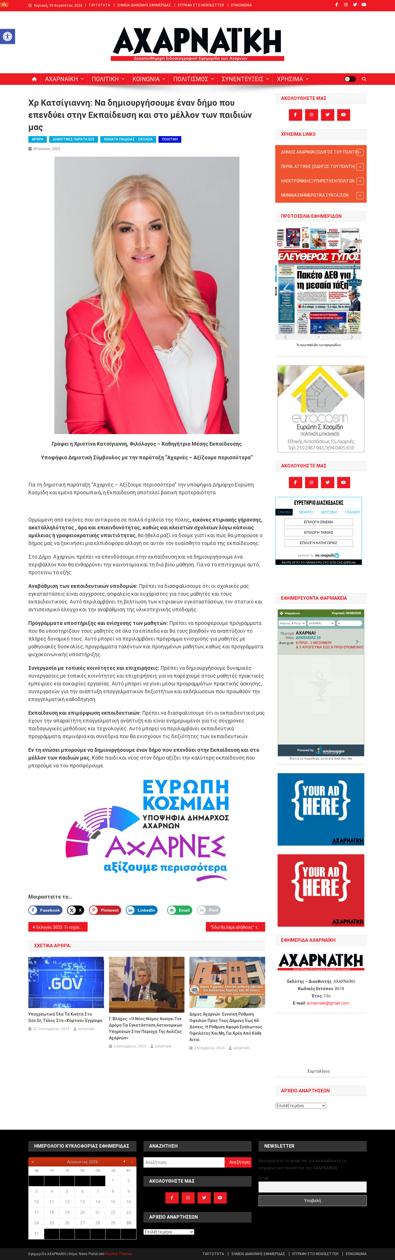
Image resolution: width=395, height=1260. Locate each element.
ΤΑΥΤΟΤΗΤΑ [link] (99, 5)
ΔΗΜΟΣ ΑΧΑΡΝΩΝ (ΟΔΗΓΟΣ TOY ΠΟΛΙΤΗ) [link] (320, 152)
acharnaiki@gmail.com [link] (328, 1003)
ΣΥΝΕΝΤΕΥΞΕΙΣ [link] (242, 79)
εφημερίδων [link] (332, 345)
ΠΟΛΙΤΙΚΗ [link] (105, 79)
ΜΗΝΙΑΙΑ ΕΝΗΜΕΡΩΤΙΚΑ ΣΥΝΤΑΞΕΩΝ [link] (314, 195)
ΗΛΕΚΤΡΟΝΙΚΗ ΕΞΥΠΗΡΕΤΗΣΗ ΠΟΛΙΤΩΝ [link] (318, 181)
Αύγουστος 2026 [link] (82, 1162)
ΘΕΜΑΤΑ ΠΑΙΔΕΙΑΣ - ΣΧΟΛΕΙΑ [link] (128, 139)
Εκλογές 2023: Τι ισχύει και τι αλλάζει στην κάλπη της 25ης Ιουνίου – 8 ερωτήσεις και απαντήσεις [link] (62, 927)
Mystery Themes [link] (118, 1254)
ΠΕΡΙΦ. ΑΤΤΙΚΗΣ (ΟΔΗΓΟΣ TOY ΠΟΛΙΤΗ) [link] (318, 166)
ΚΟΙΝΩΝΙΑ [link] (146, 79)
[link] (7, 36)
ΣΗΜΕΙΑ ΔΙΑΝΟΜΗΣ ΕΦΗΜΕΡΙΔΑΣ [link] (144, 5)
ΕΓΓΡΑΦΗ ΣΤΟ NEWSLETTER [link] (201, 5)
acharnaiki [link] (86, 1029)
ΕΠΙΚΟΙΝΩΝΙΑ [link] (241, 5)
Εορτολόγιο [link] (319, 1071)
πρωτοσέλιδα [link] (309, 345)
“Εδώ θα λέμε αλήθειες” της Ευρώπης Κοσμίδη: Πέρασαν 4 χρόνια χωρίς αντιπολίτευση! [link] (238, 927)
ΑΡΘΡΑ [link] (37, 139)
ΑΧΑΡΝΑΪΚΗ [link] (61, 79)
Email (264, 1178)
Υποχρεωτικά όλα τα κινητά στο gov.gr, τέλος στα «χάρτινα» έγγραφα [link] (65, 1017)
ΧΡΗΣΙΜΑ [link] (290, 79)
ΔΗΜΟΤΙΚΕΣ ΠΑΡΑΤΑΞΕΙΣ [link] (74, 139)
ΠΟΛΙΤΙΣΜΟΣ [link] (190, 79)
